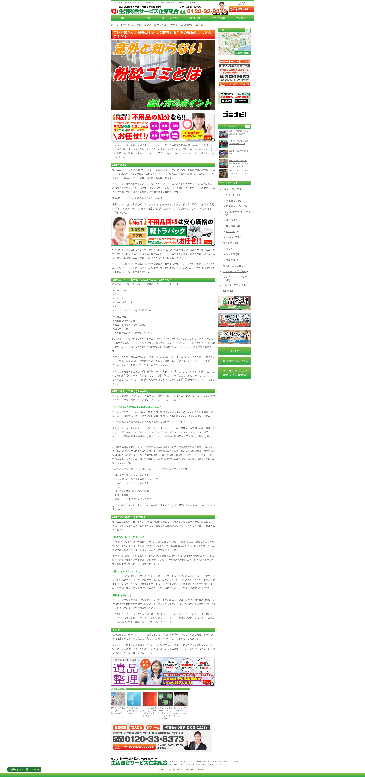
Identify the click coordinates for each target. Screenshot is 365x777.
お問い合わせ (214, 764)
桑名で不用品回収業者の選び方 (238, 152)
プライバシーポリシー (187, 764)
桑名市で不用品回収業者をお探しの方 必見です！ (238, 132)
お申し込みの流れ (171, 18)
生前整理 (230, 254)
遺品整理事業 (201, 761)
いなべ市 (230, 231)
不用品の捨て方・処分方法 (236, 212)
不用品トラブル (234, 206)
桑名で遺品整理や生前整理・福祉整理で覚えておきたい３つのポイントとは (238, 163)
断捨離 (226, 291)
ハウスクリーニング (236, 277)
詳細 (248, 30)
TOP (123, 18)
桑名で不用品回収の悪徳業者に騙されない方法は (238, 142)
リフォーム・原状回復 (234, 271)
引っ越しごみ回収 (232, 266)
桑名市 (229, 220)
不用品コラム (229, 189)
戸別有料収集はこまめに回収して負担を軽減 (134, 710)
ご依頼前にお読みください (234, 361)
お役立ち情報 (218, 18)
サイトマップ (202, 764)
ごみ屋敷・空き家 (232, 285)
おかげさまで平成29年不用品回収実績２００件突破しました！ (181, 712)
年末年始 (230, 195)
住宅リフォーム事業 (230, 761)
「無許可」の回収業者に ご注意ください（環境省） (234, 373)
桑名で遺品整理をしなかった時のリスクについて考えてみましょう (238, 173)
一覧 (248, 126)
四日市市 (230, 226)
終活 (228, 248)
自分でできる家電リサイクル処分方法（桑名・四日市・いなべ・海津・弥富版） (165, 713)
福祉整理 (230, 260)
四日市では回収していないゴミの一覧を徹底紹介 (118, 710)
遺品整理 (227, 243)
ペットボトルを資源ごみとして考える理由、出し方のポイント (149, 712)
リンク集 (234, 351)
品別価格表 (194, 18)
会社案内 (147, 18)
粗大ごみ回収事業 (214, 761)
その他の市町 (233, 237)
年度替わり (232, 200)
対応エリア (242, 18)
